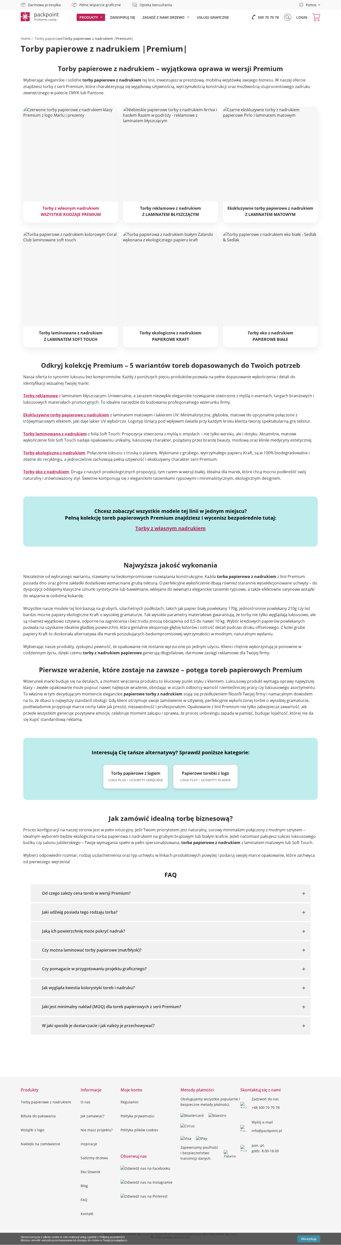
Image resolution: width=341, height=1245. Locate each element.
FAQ (84, 1199)
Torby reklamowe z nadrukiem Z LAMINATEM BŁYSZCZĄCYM (170, 211)
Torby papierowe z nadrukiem (46, 1102)
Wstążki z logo (32, 1130)
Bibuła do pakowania (38, 1116)
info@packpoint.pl (267, 1130)
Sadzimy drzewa (94, 1157)
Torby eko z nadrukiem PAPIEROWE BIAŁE (270, 336)
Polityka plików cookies (139, 1130)
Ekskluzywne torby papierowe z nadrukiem (66, 415)
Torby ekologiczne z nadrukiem (54, 453)
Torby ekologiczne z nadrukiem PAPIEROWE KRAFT (170, 336)
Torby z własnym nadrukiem (170, 528)
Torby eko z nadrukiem (46, 472)
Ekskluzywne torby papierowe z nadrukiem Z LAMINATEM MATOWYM (270, 211)
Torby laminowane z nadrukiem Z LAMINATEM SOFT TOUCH (71, 336)
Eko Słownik (90, 1171)
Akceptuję (309, 1239)
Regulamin (130, 1102)
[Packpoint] (40, 19)
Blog (84, 1185)
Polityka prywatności (138, 1116)
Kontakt (87, 1213)
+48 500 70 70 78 (266, 1107)
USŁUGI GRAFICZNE (213, 17)
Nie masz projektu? (97, 1130)
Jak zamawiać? (92, 1116)
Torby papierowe (49, 38)
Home (25, 38)
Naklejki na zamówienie (40, 1144)
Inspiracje (89, 1144)
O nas (85, 1102)
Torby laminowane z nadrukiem (55, 434)
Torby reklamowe (40, 395)
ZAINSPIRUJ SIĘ (122, 17)
